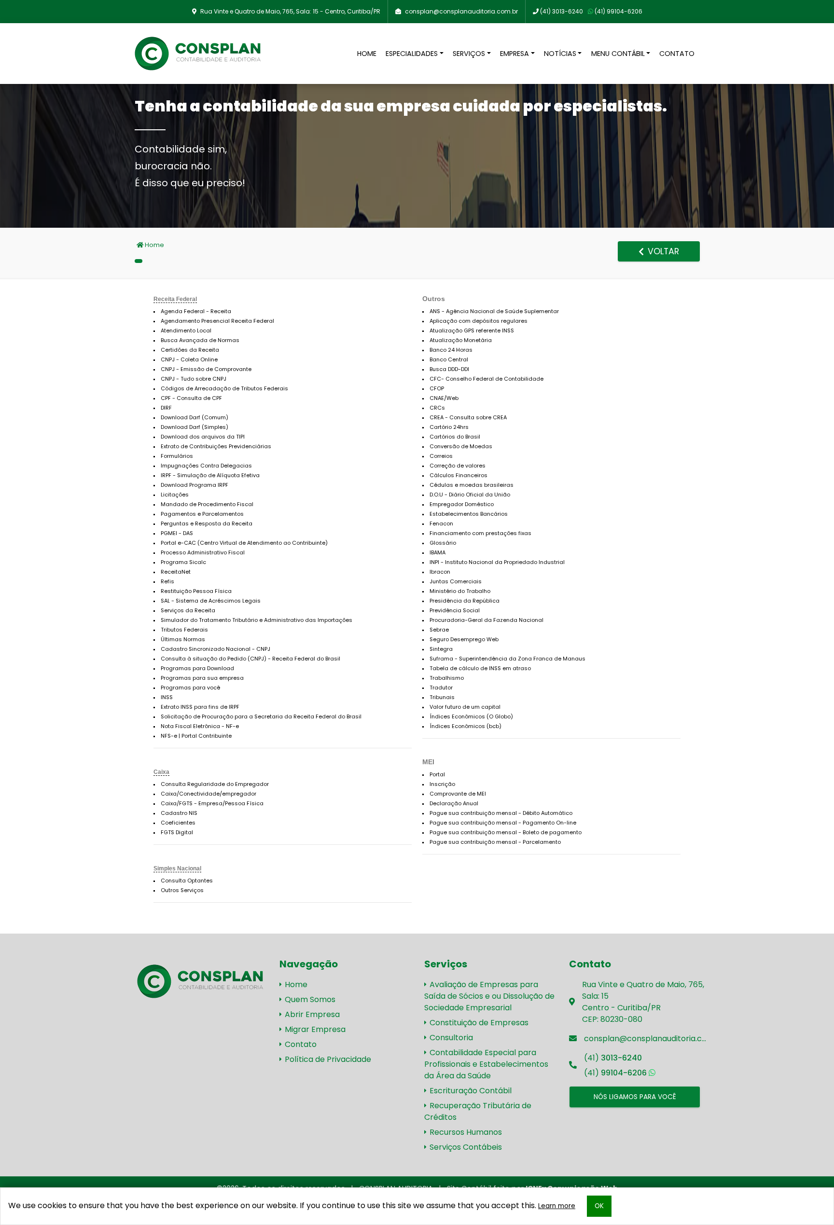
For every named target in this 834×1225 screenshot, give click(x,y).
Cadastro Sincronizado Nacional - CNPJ (215, 649)
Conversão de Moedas (461, 446)
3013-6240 (561, 11)
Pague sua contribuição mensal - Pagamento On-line (503, 822)
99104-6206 (618, 11)
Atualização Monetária (461, 340)
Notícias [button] (560, 53)
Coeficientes (178, 822)
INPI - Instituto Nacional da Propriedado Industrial (497, 562)
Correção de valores (458, 465)
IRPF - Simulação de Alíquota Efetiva (210, 475)
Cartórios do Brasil (455, 436)
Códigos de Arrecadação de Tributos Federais (224, 388)
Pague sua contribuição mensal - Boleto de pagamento (506, 832)
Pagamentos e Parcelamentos (202, 514)
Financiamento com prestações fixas (480, 533)
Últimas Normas (183, 639)
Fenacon (441, 523)
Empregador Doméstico (462, 504)
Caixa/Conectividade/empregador (208, 794)
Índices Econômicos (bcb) (465, 726)
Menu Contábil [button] (618, 53)
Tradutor (441, 687)
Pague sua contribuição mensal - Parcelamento (495, 842)
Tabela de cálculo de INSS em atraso (480, 668)
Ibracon (440, 572)
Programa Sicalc (183, 562)
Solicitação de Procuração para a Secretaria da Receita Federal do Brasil (261, 716)
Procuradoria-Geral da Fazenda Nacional (486, 620)
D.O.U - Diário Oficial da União (470, 494)
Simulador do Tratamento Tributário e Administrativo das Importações (256, 620)
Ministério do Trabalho (460, 591)
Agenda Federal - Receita (196, 311)
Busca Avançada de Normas (200, 340)
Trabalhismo (447, 678)
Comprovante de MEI (458, 794)
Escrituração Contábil (470, 1090)
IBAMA (437, 552)
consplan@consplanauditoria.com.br (461, 11)
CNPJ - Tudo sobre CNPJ (193, 379)
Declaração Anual (454, 803)
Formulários (177, 456)
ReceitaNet (176, 572)
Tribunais (442, 697)
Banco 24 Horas (451, 350)
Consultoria (450, 1037)
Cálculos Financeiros (458, 475)
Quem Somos (309, 999)
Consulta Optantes (187, 880)
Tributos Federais (184, 629)
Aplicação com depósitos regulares (479, 321)
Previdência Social (455, 610)
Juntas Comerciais (456, 581)
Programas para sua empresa (202, 678)
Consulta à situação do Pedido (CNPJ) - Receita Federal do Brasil (250, 658)
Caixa (161, 772)
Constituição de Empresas (478, 1022)
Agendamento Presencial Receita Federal (217, 321)
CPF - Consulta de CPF (191, 398)
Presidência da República (465, 601)
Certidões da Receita (190, 350)
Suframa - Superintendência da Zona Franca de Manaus (507, 658)
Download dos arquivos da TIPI (203, 436)
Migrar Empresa (314, 1029)
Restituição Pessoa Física (196, 591)
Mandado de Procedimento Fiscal (207, 504)
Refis (167, 581)
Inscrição (442, 784)
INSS (167, 697)
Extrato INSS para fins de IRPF (200, 707)
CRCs (437, 408)
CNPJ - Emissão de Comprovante (206, 369)
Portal (437, 774)
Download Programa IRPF (194, 485)
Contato (677, 53)
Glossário (443, 543)
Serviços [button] (469, 53)
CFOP (437, 388)
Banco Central (449, 359)
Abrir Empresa (311, 1014)
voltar (662, 251)
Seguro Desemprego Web (464, 639)
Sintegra (441, 649)
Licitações (175, 494)
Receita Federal (175, 299)
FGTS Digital (177, 832)
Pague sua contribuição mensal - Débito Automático (501, 813)
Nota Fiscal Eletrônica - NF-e (200, 726)
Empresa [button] (514, 53)
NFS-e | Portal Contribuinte (196, 736)
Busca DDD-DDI (449, 369)
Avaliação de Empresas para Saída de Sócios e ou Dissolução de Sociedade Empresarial (489, 996)
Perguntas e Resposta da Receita (206, 523)
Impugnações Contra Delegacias (206, 465)
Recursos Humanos (465, 1132)
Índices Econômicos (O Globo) (471, 716)
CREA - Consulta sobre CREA (468, 417)
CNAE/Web (444, 398)
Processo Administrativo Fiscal (203, 552)
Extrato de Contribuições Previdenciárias (216, 446)
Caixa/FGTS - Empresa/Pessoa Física (212, 803)
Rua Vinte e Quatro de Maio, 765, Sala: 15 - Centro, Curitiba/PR (290, 11)
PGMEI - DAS (177, 533)
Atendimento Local (186, 330)
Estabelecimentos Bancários (469, 514)
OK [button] (599, 1206)
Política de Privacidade (327, 1059)
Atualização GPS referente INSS (472, 330)
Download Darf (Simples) (194, 427)
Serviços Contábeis (465, 1147)
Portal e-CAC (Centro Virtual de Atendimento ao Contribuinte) (244, 543)
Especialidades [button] (412, 53)
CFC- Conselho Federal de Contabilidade (486, 379)
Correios (441, 456)
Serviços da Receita (188, 610)
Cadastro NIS (179, 813)
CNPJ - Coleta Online (189, 359)
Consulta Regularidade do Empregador (215, 784)
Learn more (556, 1206)
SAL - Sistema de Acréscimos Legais (211, 601)
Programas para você (190, 687)
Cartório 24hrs (449, 427)
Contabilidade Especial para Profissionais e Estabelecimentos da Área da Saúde (486, 1064)
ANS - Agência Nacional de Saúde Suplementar (494, 311)
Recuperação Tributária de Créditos (477, 1111)
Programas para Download (197, 668)
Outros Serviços (182, 890)
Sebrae (439, 629)
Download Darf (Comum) (194, 417)
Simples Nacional (177, 868)
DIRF (166, 408)
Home (366, 53)
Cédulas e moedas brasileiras (472, 485)
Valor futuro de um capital (465, 707)
